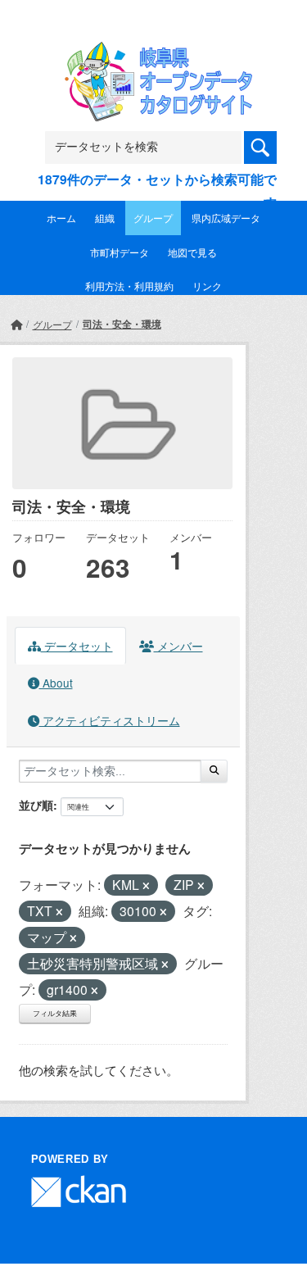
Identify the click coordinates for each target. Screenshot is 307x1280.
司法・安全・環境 (122, 323)
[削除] (146, 885)
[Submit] (214, 771)
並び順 (36, 805)
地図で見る (192, 252)
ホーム (61, 218)
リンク (207, 286)
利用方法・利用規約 (129, 286)
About (56, 682)
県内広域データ (226, 218)
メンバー (178, 646)
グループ (153, 218)
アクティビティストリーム (109, 720)
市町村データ (119, 252)
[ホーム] (16, 324)
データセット (77, 646)
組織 (105, 218)
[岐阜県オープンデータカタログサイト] (154, 52)
